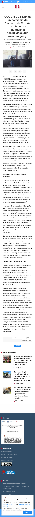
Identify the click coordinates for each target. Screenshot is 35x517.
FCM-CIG (29, 337)
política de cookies (8, 504)
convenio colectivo (21, 337)
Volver (17, 346)
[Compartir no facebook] (15, 71)
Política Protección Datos (9, 454)
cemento (14, 337)
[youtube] (13, 494)
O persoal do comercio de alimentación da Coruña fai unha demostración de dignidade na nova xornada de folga (23, 361)
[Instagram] (10, 494)
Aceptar (27, 512)
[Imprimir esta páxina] (24, 71)
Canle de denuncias (7, 460)
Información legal (6, 451)
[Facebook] (4, 494)
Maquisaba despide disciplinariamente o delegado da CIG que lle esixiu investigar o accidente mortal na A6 (22, 376)
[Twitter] (7, 494)
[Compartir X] (10, 71)
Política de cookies (7, 457)
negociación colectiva (26, 340)
